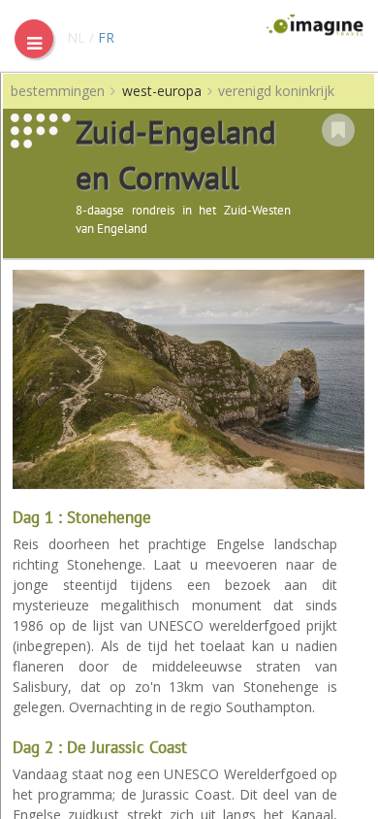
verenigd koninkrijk (276, 91)
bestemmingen (58, 91)
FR (106, 37)
